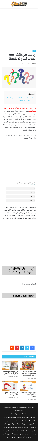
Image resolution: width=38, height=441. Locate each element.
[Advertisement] (19, 29)
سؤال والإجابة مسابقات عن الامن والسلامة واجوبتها (28, 394)
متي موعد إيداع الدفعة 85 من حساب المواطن (10, 372)
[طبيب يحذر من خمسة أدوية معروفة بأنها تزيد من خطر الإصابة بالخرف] (28, 365)
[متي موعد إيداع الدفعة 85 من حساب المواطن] (10, 365)
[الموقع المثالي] (19, 4)
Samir (33, 63)
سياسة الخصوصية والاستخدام (19, 414)
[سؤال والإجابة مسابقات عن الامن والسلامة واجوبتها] (28, 386)
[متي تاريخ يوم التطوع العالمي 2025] (10, 386)
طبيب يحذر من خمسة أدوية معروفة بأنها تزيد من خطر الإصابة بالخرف (29, 373)
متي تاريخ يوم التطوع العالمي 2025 (11, 393)
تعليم (34, 51)
